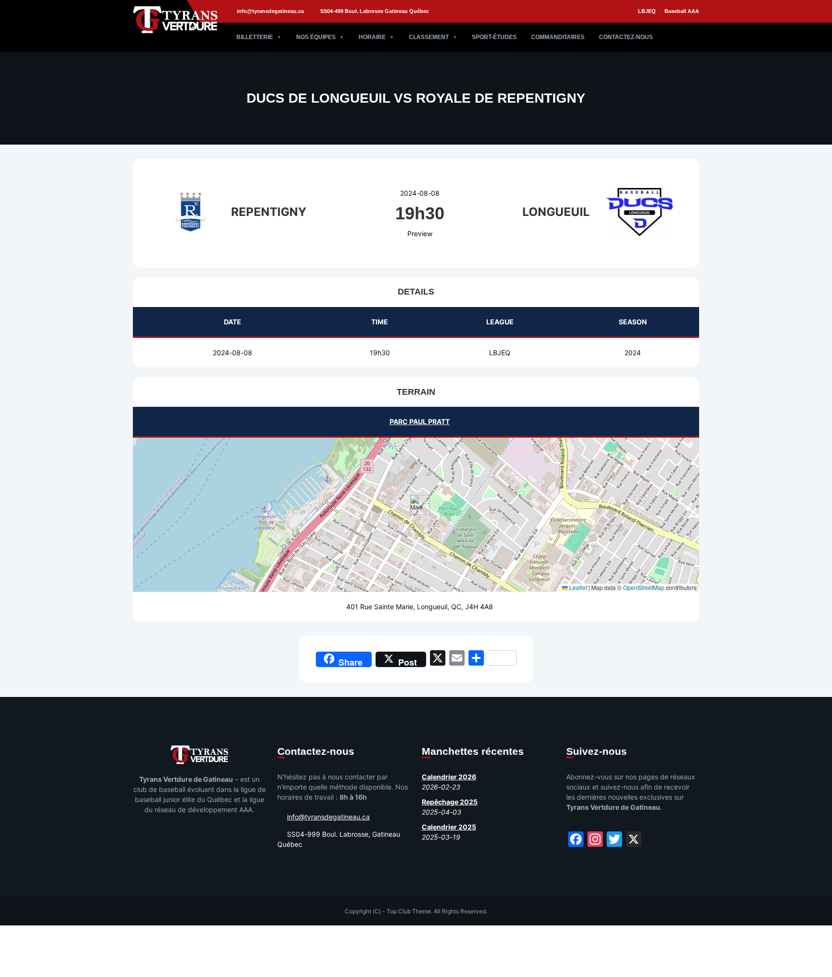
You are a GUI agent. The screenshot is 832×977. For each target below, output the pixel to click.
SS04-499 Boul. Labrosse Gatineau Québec (374, 11)
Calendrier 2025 (449, 827)
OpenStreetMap (643, 587)
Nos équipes (316, 37)
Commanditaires (558, 37)
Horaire (372, 37)
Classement (429, 37)
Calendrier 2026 (449, 777)
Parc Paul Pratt (420, 421)
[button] (416, 505)
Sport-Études (494, 37)
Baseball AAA (681, 11)
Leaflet (577, 587)
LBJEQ (647, 11)
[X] (437, 659)
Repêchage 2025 (450, 802)
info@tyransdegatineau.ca (270, 11)
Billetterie (254, 37)
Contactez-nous (626, 37)
